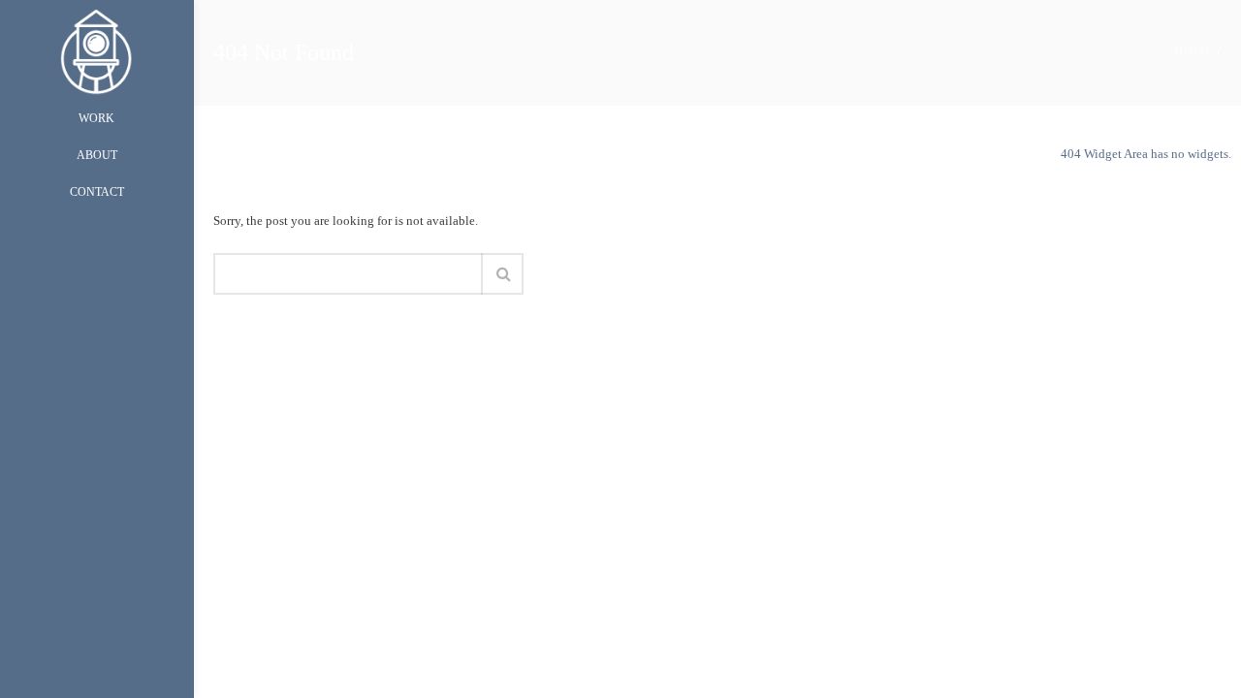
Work (96, 118)
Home (1194, 50)
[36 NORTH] (96, 50)
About (97, 155)
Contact (97, 192)
